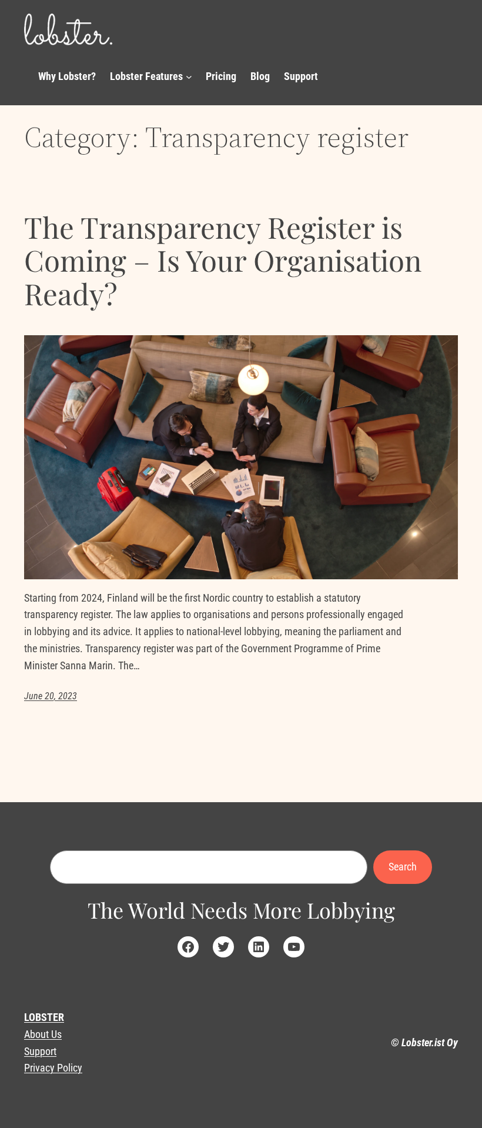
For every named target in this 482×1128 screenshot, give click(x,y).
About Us (43, 1034)
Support (40, 1051)
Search (403, 866)
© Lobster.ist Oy (424, 1042)
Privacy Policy (53, 1068)
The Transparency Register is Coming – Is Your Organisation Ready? (222, 261)
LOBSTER (44, 1017)
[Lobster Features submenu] (189, 77)
